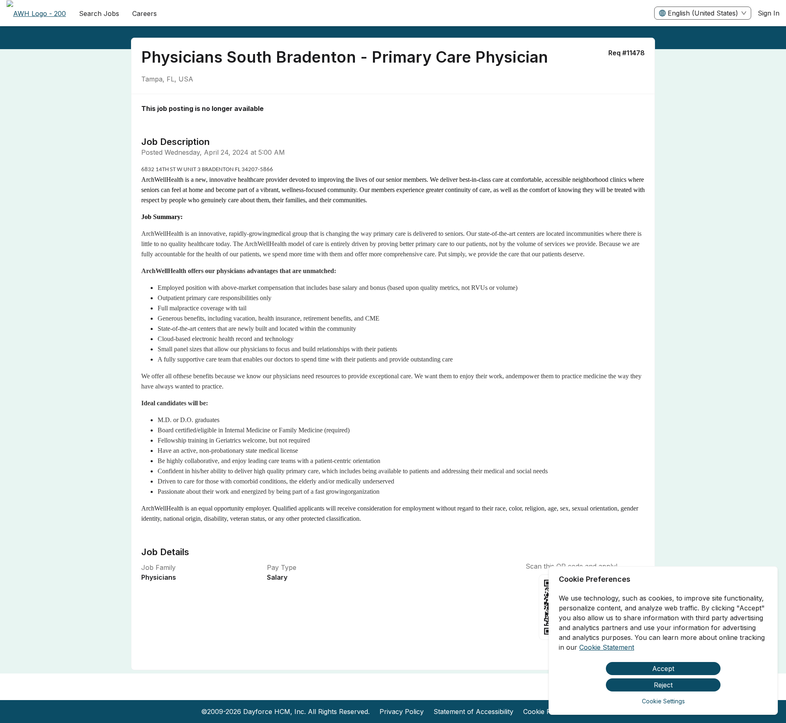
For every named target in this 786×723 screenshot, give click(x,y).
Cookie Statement (606, 647)
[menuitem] (36, 13)
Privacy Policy (401, 711)
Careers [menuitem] (144, 13)
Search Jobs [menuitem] (99, 13)
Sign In (768, 13)
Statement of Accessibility (473, 711)
